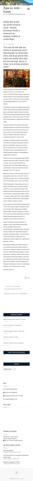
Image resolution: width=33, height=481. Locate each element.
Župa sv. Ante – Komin (12, 9)
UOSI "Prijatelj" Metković (11, 438)
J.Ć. (4, 44)
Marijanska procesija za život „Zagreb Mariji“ (17, 293)
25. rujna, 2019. (10, 44)
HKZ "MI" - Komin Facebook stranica (14, 440)
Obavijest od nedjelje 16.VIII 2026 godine (12, 325)
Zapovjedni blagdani (8, 450)
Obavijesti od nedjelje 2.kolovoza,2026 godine (13, 343)
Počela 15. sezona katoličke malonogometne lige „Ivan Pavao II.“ (13, 288)
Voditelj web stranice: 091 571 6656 (14, 395)
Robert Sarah (13, 92)
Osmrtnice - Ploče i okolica (11, 436)
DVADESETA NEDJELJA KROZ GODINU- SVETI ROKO (14, 319)
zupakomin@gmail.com (11, 399)
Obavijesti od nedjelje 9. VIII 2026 (10, 337)
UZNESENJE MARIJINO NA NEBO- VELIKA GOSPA (13, 331)
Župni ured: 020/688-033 (11, 392)
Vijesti (28, 278)
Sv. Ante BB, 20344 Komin (10, 389)
